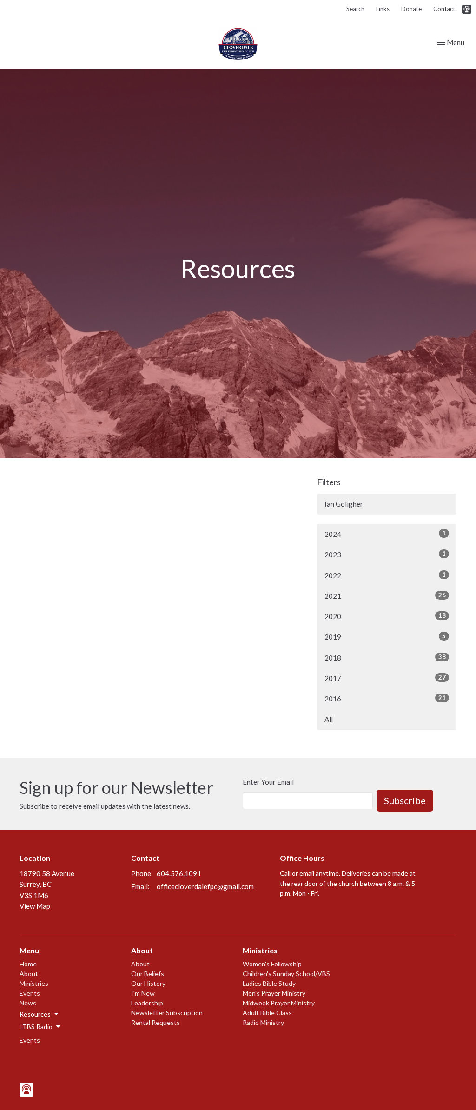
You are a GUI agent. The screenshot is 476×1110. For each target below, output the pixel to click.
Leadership (147, 1003)
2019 (385, 636)
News (28, 1003)
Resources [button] (35, 1014)
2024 (385, 533)
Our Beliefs (147, 974)
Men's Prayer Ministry (274, 993)
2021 (385, 595)
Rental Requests (155, 1022)
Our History (148, 983)
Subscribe (405, 800)
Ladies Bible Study (269, 983)
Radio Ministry (263, 1022)
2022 (385, 575)
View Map (35, 906)
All (328, 719)
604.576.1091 (179, 873)
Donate (411, 9)
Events (30, 993)
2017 (385, 678)
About (29, 974)
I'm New (143, 993)
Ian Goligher (343, 504)
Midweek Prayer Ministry (279, 1003)
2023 (385, 554)
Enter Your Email (268, 782)
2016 (385, 698)
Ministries (34, 983)
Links (383, 9)
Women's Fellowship (272, 964)
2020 (385, 616)
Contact (444, 9)
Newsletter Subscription (167, 1013)
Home (28, 964)
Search (355, 9)
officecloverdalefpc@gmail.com (205, 886)
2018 (385, 657)
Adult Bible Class (267, 1013)
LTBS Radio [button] (36, 1027)
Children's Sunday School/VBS (286, 974)
